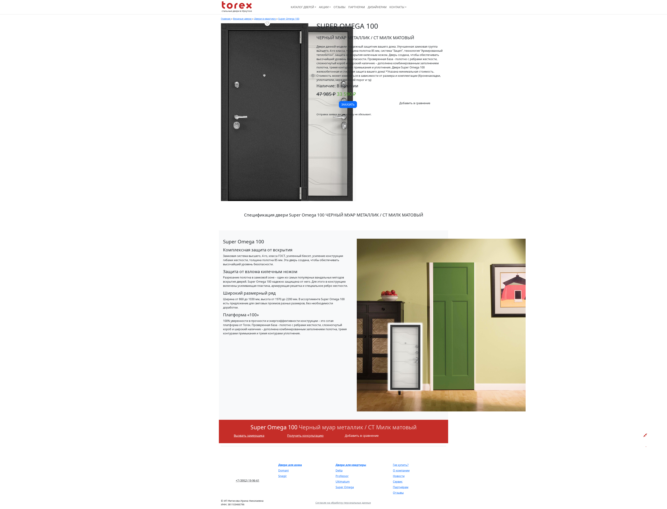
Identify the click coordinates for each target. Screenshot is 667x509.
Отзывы (339, 7)
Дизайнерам (377, 7)
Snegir (282, 476)
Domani (283, 470)
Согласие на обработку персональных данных (343, 502)
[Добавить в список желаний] (267, 23)
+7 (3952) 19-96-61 (247, 480)
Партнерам (356, 7)
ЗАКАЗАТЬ (348, 104)
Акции (324, 7)
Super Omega (345, 487)
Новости (399, 476)
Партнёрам (400, 487)
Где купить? (401, 465)
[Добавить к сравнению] (414, 103)
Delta (339, 470)
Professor (342, 476)
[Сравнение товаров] (645, 435)
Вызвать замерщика (249, 435)
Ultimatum (343, 481)
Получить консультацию (305, 435)
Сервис (398, 481)
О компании (401, 470)
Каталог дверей (302, 7)
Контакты (396, 7)
